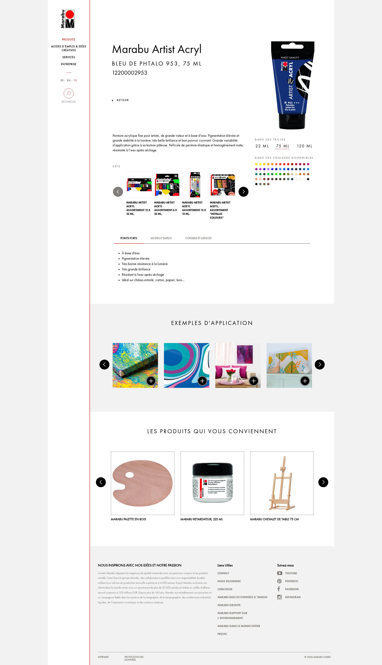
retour (123, 100)
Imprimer (103, 657)
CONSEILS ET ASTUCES (198, 238)
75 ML (283, 146)
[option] (139, 195)
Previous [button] (118, 192)
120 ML (305, 146)
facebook (292, 589)
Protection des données (134, 658)
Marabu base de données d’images (242, 597)
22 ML (262, 146)
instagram (293, 597)
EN (69, 80)
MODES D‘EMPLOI (161, 238)
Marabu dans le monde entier (238, 626)
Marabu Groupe (229, 605)
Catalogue (224, 589)
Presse (222, 634)
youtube (291, 573)
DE (62, 80)
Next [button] (243, 192)
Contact (223, 573)
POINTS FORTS (128, 238)
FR (75, 80)
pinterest (291, 581)
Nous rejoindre (229, 581)
